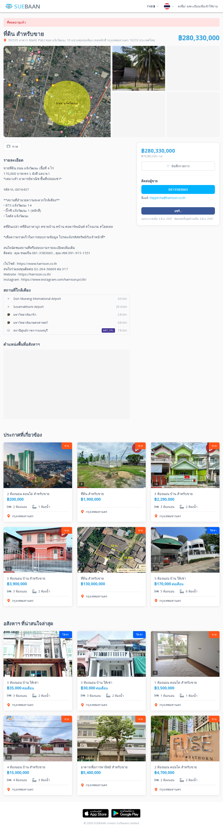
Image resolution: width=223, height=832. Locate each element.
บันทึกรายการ (178, 166)
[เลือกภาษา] (168, 6)
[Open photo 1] (57, 91)
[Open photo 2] (138, 68)
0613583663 (178, 189)
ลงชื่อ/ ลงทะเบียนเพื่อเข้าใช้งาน (198, 6)
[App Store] (96, 813)
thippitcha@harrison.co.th (167, 198)
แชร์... (178, 211)
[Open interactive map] (66, 384)
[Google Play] (125, 813)
